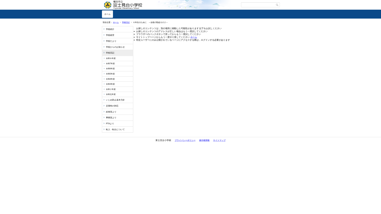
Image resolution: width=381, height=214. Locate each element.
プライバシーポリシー (185, 140)
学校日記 (126, 22)
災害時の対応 (112, 106)
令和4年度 (110, 79)
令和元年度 (111, 94)
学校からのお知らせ (115, 47)
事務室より (111, 117)
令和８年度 (111, 58)
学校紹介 (110, 29)
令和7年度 (110, 63)
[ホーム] (171, 4)
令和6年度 (110, 68)
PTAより (110, 123)
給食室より (111, 112)
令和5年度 (110, 74)
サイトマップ (219, 140)
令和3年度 (110, 84)
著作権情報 (204, 140)
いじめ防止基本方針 (115, 100)
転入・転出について (115, 129)
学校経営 (110, 35)
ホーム (107, 14)
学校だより (111, 41)
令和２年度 (111, 89)
